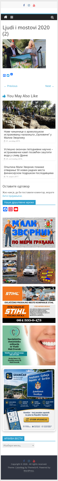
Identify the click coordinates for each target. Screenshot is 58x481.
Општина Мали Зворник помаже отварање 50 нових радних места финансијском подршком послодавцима (28, 170)
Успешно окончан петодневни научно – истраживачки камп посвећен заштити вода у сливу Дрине (28, 152)
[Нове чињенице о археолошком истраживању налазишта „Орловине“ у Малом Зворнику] (29, 102)
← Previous (10, 86)
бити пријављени (12, 195)
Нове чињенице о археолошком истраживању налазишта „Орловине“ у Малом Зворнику (28, 134)
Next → (49, 86)
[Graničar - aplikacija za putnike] (29, 399)
